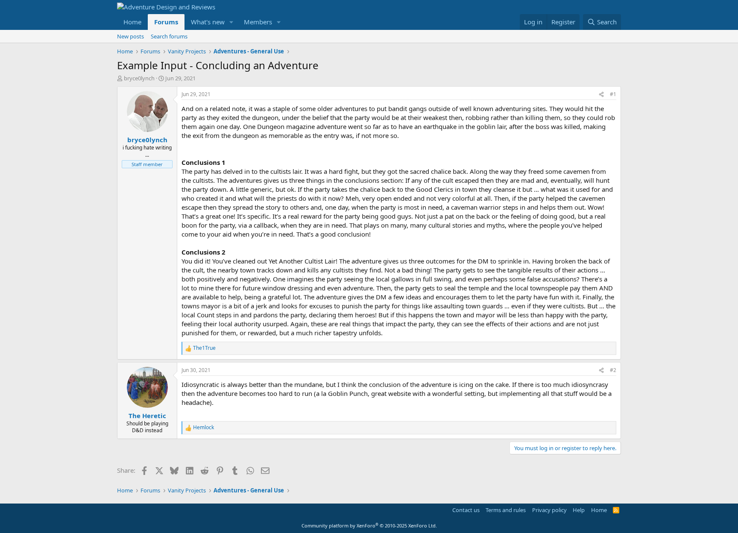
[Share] (601, 95)
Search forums (169, 36)
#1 (613, 94)
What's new (208, 22)
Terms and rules (506, 510)
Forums (166, 22)
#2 (613, 370)
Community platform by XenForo (369, 525)
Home (132, 22)
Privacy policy (549, 510)
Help (579, 510)
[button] (231, 22)
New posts (130, 36)
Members (258, 22)
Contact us (466, 510)
